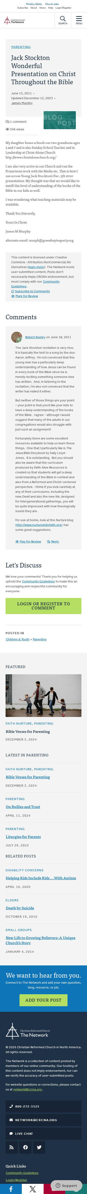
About (33, 8)
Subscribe (22, 8)
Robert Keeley (35, 337)
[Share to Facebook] (11, 1189)
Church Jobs (52, 4)
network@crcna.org (27, 1089)
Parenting (21, 47)
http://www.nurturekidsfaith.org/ (39, 525)
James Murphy (21, 103)
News (42, 8)
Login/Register (63, 8)
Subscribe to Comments (32, 291)
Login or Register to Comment (43, 605)
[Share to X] (33, 1189)
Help (50, 8)
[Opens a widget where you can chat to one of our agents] (66, 1186)
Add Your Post (43, 1000)
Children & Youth (17, 639)
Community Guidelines (38, 581)
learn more (36, 267)
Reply (55, 541)
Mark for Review (27, 296)
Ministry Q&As (34, 4)
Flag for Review (30, 541)
